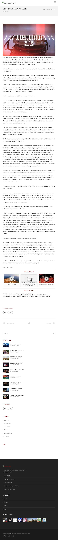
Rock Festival (7, 426)
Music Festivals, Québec (15, 344)
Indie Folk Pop (7, 476)
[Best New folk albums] (20, 520)
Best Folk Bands (51, 9)
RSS (5, 509)
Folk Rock (6, 436)
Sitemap (6, 505)
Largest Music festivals (15, 382)
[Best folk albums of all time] (10, 520)
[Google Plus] (11, 312)
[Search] (53, 333)
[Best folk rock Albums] (44, 520)
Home (44, 9)
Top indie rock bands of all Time (11, 486)
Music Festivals (7, 423)
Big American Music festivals (16, 350)
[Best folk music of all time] (39, 520)
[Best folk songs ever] (15, 520)
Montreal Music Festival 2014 (16, 369)
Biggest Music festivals (15, 376)
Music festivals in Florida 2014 (17, 395)
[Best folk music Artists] (34, 520)
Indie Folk (6, 420)
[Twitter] (8, 312)
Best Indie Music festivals (16, 356)
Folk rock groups (8, 482)
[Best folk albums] (5, 520)
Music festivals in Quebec (16, 388)
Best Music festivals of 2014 (16, 363)
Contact (6, 502)
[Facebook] (4, 312)
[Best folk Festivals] (29, 520)
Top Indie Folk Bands (9, 479)
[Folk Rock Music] (9, 3)
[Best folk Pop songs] (25, 520)
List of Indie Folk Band (9, 489)
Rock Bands (7, 430)
